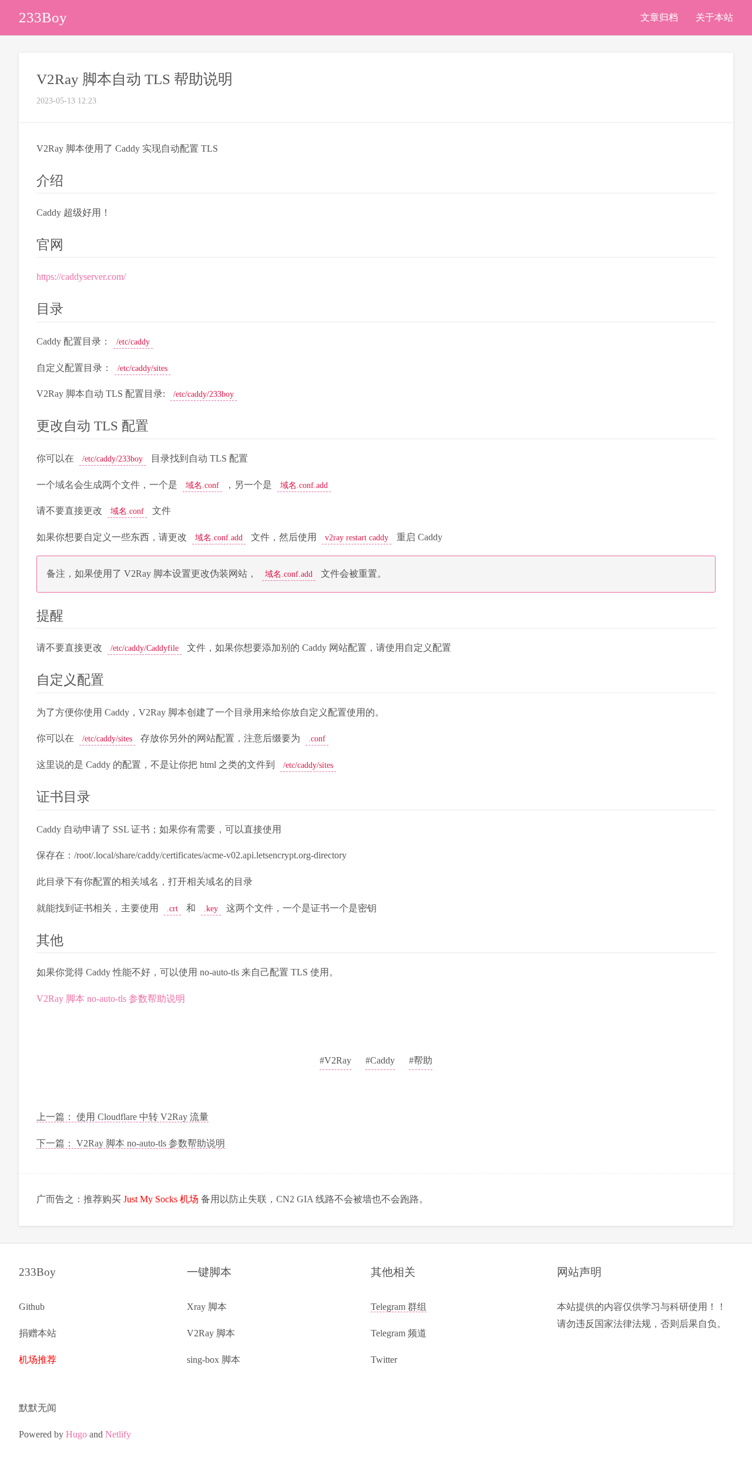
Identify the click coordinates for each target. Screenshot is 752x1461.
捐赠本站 (37, 1333)
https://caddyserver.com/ (81, 277)
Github (32, 1307)
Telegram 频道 (399, 1333)
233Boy (43, 17)
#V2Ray (335, 1060)
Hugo (76, 1434)
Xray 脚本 (207, 1307)
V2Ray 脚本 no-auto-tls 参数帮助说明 (110, 999)
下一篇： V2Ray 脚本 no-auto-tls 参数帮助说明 (130, 1143)
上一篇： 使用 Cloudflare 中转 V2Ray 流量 (122, 1117)
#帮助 (420, 1060)
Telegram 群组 (399, 1307)
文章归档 (659, 17)
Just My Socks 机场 (161, 1199)
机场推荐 (37, 1360)
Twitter (384, 1360)
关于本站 (714, 17)
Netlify (118, 1434)
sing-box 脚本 (213, 1360)
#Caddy (380, 1060)
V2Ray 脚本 (211, 1333)
